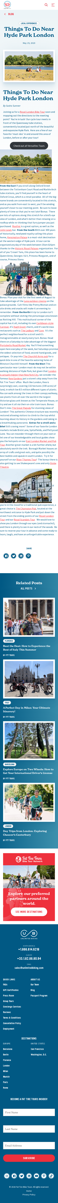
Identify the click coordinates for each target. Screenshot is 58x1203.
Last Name (29, 1122)
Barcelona (7, 1049)
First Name (29, 1105)
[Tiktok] (51, 1176)
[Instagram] (7, 1176)
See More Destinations (28, 912)
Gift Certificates (11, 990)
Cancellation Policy (12, 1023)
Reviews (7, 1012)
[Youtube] (36, 1176)
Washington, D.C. (39, 1054)
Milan (5, 1071)
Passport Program (39, 995)
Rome (5, 1087)
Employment (8, 1028)
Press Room (8, 995)
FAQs (5, 984)
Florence (7, 1060)
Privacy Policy (29, 1194)
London (6, 1065)
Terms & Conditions (12, 1017)
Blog (33, 990)
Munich (6, 1076)
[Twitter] (22, 1176)
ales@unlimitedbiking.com (29, 968)
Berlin (6, 1054)
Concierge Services (12, 1006)
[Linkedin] (29, 1176)
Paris (5, 1082)
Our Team (35, 984)
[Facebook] (14, 1176)
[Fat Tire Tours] (7, 4)
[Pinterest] (44, 1176)
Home (29, 1190)
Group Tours (8, 1001)
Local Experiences (29, 23)
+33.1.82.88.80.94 (29, 958)
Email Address (29, 1138)
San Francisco (37, 1049)
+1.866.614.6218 (28, 949)
